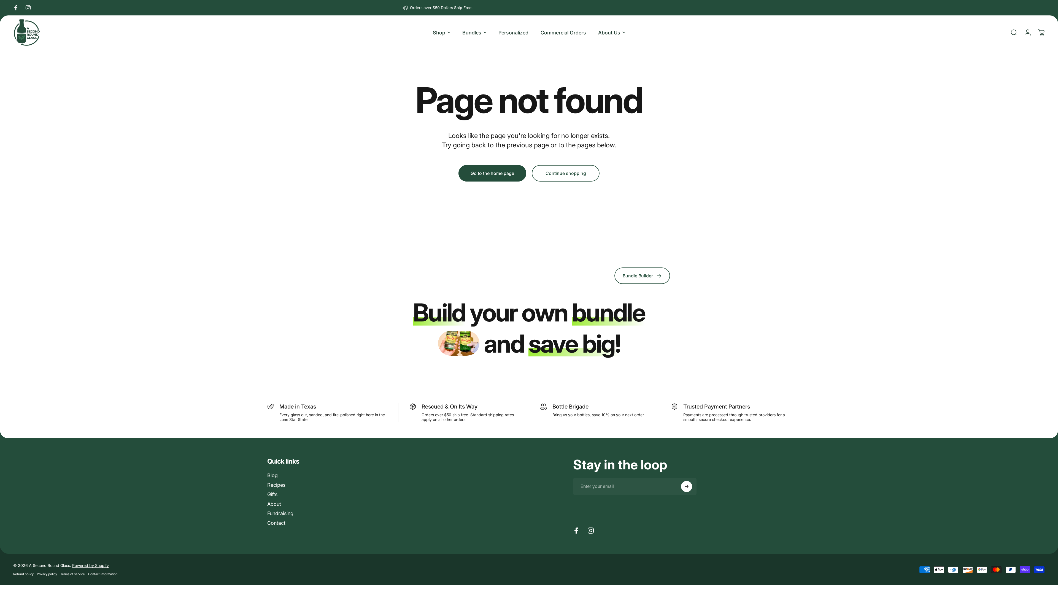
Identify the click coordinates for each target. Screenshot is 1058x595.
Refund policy (23, 574)
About (274, 504)
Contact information (103, 574)
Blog (272, 475)
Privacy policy (47, 574)
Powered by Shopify (90, 565)
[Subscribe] (686, 486)
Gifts (272, 494)
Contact (276, 523)
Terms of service (72, 574)
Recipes (276, 485)
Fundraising (280, 513)
